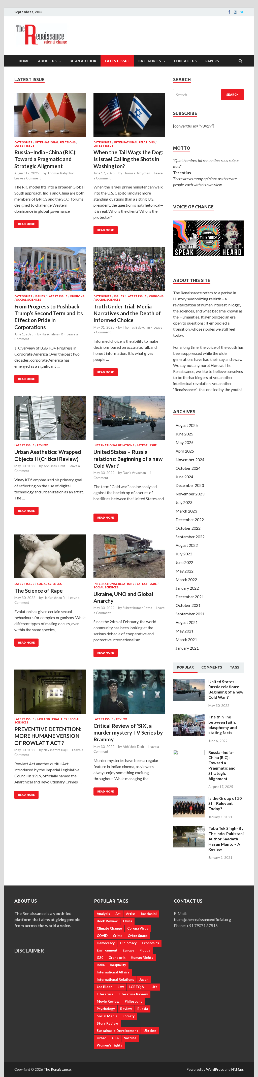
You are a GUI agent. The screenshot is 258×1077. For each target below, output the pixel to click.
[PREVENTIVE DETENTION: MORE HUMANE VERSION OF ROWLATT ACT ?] (50, 694)
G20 (100, 958)
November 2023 (190, 493)
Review (42, 445)
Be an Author (83, 61)
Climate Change (109, 928)
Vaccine (130, 1038)
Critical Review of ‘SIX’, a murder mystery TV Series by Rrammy (128, 732)
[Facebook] (229, 12)
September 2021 (190, 613)
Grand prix (117, 958)
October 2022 (188, 528)
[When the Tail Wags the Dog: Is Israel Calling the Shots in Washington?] (129, 117)
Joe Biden (104, 987)
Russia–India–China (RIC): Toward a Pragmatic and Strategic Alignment (45, 159)
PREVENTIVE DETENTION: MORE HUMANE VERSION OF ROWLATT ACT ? (47, 736)
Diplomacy (128, 943)
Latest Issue (117, 61)
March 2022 (186, 579)
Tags (234, 667)
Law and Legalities (52, 719)
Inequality (118, 965)
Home (24, 61)
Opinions (77, 296)
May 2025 (185, 442)
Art (118, 914)
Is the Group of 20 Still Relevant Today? (225, 803)
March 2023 (186, 511)
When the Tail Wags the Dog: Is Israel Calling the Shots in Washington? (128, 159)
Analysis (103, 914)
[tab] (185, 667)
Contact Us (185, 61)
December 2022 (190, 519)
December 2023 (190, 485)
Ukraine (149, 1031)
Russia (142, 1009)
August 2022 (187, 545)
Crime (117, 936)
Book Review (107, 921)
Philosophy (133, 1001)
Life (154, 987)
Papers (212, 61)
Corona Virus (137, 928)
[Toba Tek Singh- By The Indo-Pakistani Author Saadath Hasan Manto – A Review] (189, 828)
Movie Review (108, 1001)
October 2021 (188, 605)
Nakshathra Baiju (56, 750)
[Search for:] (208, 94)
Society (128, 1016)
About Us (47, 61)
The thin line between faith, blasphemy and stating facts (222, 724)
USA (115, 1038)
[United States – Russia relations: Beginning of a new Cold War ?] (129, 420)
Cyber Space (138, 936)
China (127, 921)
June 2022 (184, 562)
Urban (102, 1038)
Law (121, 987)
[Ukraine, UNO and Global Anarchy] (129, 558)
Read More (26, 224)
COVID (102, 936)
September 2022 (190, 536)
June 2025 (184, 433)
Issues (40, 296)
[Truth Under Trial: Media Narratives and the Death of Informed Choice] (129, 271)
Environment (107, 950)
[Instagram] (235, 12)
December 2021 (190, 596)
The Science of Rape (38, 590)
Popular (185, 667)
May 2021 (185, 630)
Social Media (107, 1016)
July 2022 (184, 553)
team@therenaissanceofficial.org (205, 919)
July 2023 (184, 502)
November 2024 (190, 459)
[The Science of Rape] (50, 558)
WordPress (215, 1069)
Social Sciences (28, 299)
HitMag (237, 1069)
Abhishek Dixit (54, 466)
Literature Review (133, 994)
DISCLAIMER (29, 950)
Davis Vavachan (134, 473)
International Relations (55, 142)
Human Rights (142, 958)
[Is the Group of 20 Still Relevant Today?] (189, 798)
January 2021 (187, 648)
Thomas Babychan (61, 173)
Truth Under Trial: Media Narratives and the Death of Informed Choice (127, 313)
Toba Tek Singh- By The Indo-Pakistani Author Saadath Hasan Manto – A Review (226, 838)
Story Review (107, 1023)
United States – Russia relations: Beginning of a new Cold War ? (128, 459)
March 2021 (186, 639)
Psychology (106, 1009)
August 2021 (187, 622)
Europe (128, 950)
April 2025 (185, 451)
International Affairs (113, 972)
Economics (150, 943)
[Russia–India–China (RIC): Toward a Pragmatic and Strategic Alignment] (50, 117)
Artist (131, 914)
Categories (149, 61)
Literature (105, 994)
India (101, 965)
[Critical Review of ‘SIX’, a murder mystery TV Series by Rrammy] (129, 694)
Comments (211, 667)
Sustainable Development (117, 1031)
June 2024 (184, 476)
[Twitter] (242, 12)
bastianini (149, 914)
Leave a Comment (27, 178)
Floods (145, 950)
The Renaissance (57, 1069)
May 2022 (185, 570)
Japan (143, 979)
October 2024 (188, 468)
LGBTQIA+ (137, 987)
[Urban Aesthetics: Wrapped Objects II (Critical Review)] (50, 420)
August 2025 (187, 425)
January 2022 (187, 588)
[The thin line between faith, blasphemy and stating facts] (189, 717)
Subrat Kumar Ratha (137, 608)
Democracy (106, 943)
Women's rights (109, 1045)
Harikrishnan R (52, 334)
